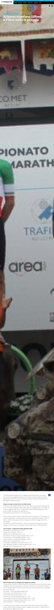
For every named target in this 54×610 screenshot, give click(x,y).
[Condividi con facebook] (49, 495)
